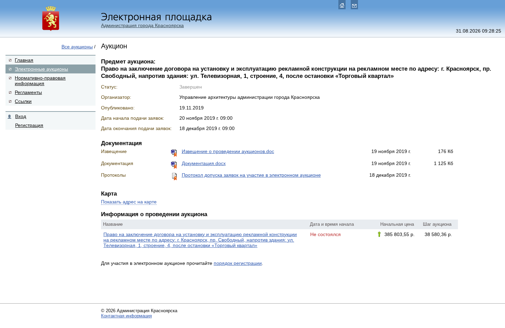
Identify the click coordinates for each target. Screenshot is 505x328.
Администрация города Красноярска (142, 25)
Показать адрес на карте (129, 201)
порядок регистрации (238, 263)
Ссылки (23, 101)
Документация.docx (204, 163)
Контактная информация (126, 315)
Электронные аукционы (41, 69)
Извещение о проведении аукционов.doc (228, 151)
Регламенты (28, 92)
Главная (24, 60)
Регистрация (29, 125)
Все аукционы (77, 46)
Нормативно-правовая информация (40, 80)
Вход (20, 116)
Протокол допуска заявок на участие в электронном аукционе (251, 175)
